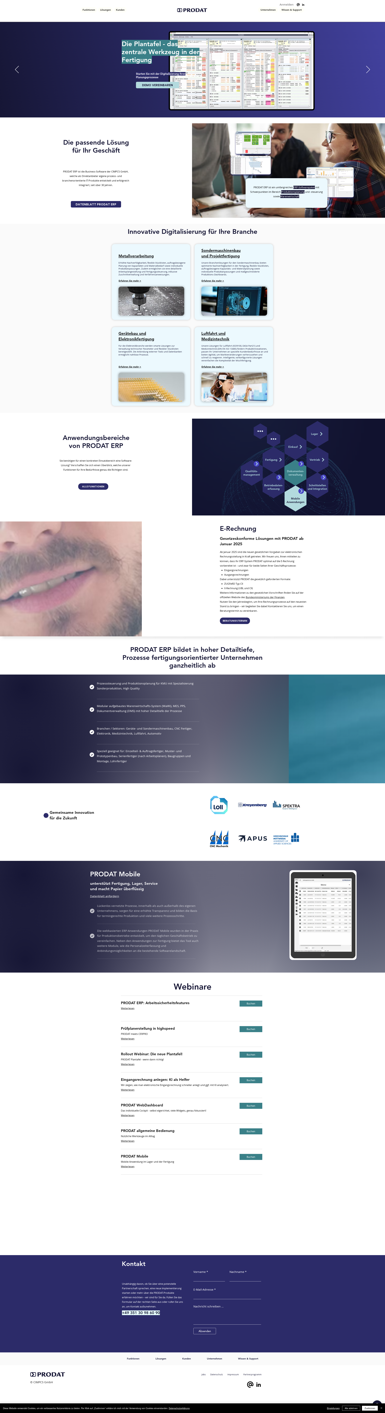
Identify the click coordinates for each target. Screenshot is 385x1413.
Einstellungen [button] (333, 1408)
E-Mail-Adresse (203, 1289)
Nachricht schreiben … (208, 1306)
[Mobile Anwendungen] (301, 491)
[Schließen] (381, 1408)
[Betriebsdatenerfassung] (279, 477)
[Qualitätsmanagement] (256, 464)
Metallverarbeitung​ (136, 256)
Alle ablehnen (351, 1408)
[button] (89, 9)
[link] (178, 1003)
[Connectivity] (323, 477)
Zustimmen (370, 1408)
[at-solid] (298, 4)
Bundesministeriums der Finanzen (265, 597)
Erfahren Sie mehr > (130, 280)
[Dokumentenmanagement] (301, 464)
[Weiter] (368, 70)
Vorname (199, 1271)
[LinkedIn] (303, 4)
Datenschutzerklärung (179, 1408)
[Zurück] (17, 70)
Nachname (236, 1271)
